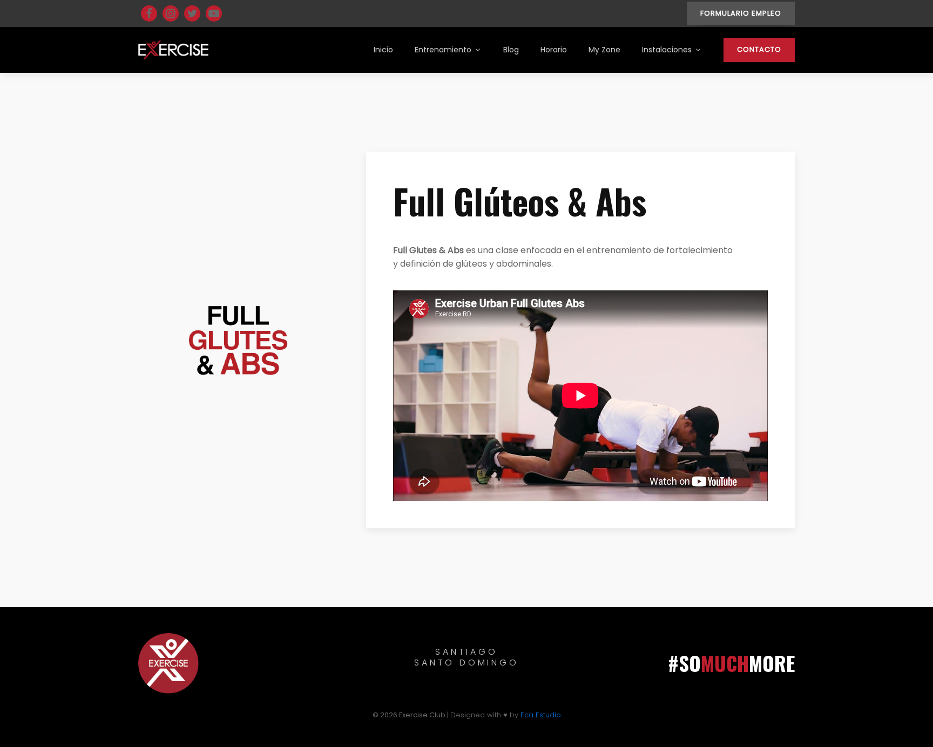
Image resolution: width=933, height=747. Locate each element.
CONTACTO (759, 49)
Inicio (383, 49)
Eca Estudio (540, 715)
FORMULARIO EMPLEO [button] (740, 13)
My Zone (604, 49)
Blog (511, 49)
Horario (553, 49)
